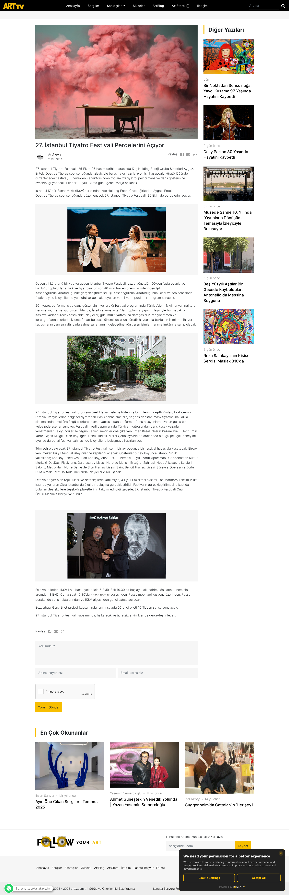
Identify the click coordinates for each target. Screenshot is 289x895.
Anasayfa (73, 6)
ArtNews (54, 154)
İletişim (202, 6)
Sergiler (93, 6)
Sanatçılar (71, 868)
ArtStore (179, 6)
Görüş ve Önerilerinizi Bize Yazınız (112, 888)
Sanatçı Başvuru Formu (149, 868)
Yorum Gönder (49, 707)
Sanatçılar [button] (115, 6)
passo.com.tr (100, 595)
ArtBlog (158, 6)
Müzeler (139, 6)
